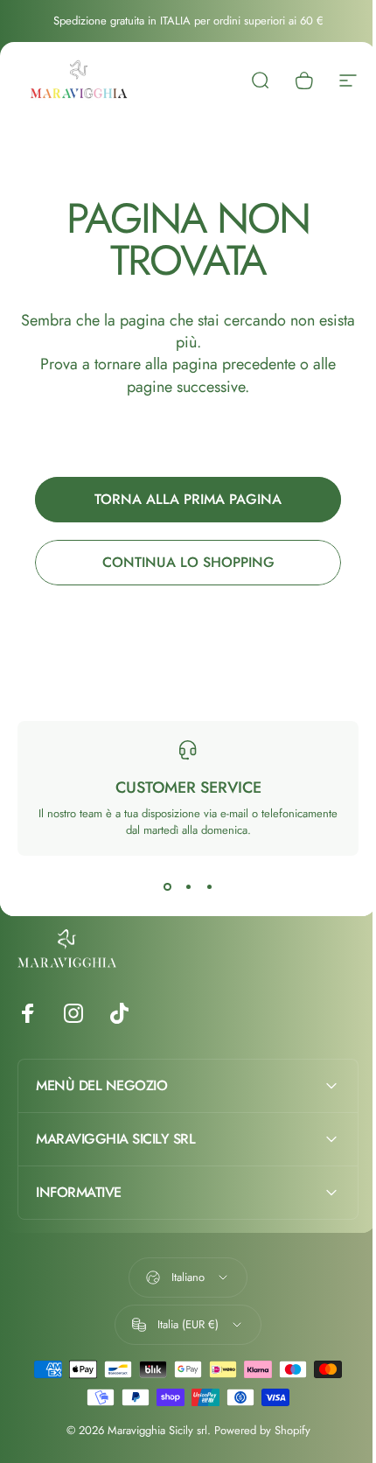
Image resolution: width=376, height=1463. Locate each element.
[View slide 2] (188, 887)
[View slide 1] (167, 887)
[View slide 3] (208, 887)
